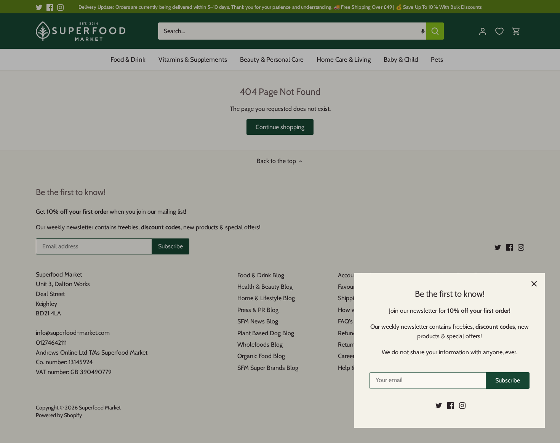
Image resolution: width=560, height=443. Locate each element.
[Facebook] (450, 405)
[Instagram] (462, 405)
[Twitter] (438, 405)
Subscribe (507, 380)
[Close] (534, 283)
